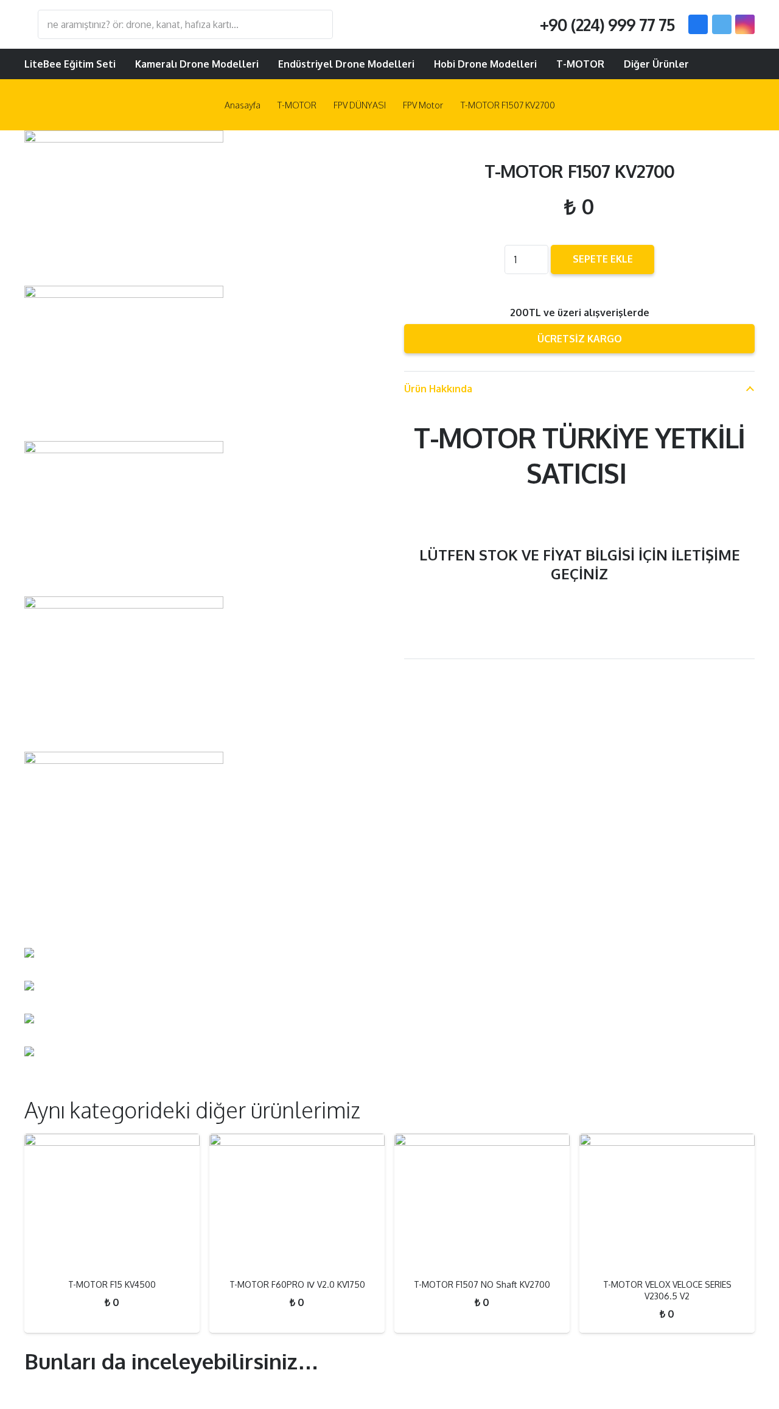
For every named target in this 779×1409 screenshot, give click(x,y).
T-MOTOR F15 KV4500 (112, 1284)
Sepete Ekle (603, 259)
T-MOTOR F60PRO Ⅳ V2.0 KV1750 (297, 1284)
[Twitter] (722, 24)
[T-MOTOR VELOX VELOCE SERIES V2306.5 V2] (667, 1201)
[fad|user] (707, 64)
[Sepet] (738, 64)
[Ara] (317, 24)
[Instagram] (745, 24)
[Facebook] (698, 24)
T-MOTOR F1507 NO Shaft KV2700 (482, 1284)
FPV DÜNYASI (360, 104)
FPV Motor (423, 104)
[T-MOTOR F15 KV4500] (112, 1201)
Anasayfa (242, 104)
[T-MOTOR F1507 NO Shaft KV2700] (482, 1201)
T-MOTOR (297, 104)
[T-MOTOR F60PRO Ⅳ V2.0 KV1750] (297, 1201)
